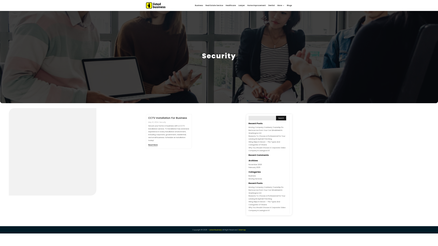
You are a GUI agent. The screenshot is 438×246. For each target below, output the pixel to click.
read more (153, 145)
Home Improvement (256, 5)
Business (199, 5)
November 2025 (255, 164)
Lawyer (241, 5)
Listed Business (215, 230)
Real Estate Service (214, 5)
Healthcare (231, 5)
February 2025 (254, 167)
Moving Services (255, 179)
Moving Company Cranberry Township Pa (266, 127)
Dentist (271, 5)
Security (163, 122)
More (279, 5)
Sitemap (242, 230)
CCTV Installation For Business (167, 118)
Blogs (289, 5)
